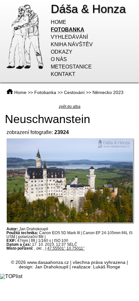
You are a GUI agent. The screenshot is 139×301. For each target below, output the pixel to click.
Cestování (74, 92)
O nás (59, 59)
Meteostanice (71, 66)
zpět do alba (69, 106)
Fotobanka (67, 29)
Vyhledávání (69, 37)
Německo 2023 (107, 92)
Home (58, 22)
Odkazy (61, 52)
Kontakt (63, 74)
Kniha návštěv (72, 44)
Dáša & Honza (88, 9)
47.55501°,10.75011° (66, 248)
